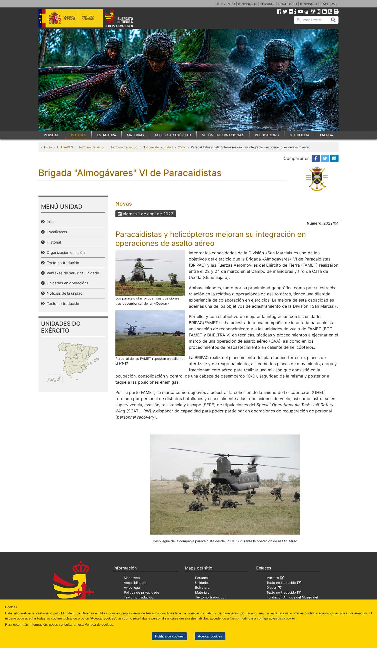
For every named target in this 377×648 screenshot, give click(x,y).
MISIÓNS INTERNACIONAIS (223, 135)
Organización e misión (65, 252)
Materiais (202, 592)
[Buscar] (333, 20)
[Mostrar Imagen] (150, 272)
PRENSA (326, 135)
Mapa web (132, 578)
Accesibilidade (135, 583)
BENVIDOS (267, 4)
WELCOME (329, 4)
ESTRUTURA (106, 135)
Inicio (48, 147)
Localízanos (56, 232)
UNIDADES (78, 135)
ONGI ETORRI (287, 4)
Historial (53, 242)
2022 (181, 147)
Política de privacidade (141, 592)
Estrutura (202, 587)
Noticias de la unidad (158, 147)
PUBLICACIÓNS (267, 135)
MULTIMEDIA (299, 135)
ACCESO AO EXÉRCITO (173, 135)
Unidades (202, 583)
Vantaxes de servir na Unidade (72, 273)
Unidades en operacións (66, 283)
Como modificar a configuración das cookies (263, 618)
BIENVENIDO (226, 4)
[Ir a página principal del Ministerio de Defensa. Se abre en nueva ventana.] (70, 17)
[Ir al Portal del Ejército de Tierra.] (124, 17)
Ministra (272, 578)
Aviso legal (132, 587)
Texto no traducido (91, 147)
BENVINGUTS (247, 4)
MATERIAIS (135, 135)
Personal (202, 578)
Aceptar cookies (210, 636)
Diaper (271, 587)
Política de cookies (169, 636)
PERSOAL (51, 135)
